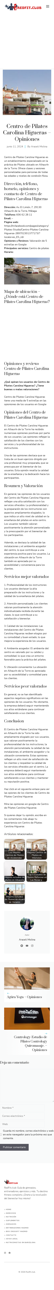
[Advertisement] (27, 41)
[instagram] (5, 1253)
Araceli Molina (39, 146)
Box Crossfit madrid (17, 1231)
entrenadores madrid (17, 1228)
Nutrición (11, 1217)
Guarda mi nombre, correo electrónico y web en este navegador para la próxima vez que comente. (28, 1134)
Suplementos (13, 1221)
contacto (11, 1235)
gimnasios (11, 1224)
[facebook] (10, 1253)
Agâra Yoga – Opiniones (24, 997)
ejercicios (11, 1213)
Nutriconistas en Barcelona (20, 1242)
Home (8, 1209)
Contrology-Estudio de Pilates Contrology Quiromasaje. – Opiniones (30, 1043)
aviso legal (12, 1239)
